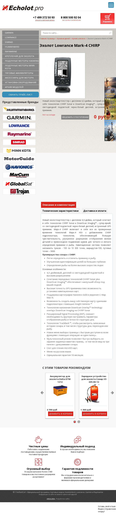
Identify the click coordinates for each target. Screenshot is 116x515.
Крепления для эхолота (19, 56)
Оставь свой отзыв (106, 506)
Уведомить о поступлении (75, 117)
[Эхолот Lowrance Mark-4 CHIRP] (62, 94)
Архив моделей (14, 87)
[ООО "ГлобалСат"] (22, 8)
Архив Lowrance (78, 38)
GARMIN (9, 32)
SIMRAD (9, 42)
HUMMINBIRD (12, 46)
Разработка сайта (62, 499)
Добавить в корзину (60, 413)
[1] (74, 422)
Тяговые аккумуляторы (19, 73)
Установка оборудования (20, 82)
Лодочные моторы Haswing (22, 60)
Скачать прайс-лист (20, 94)
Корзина (107, 21)
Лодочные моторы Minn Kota (20, 67)
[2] (79, 422)
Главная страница (47, 38)
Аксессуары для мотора (19, 77)
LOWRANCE (11, 37)
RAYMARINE (11, 51)
